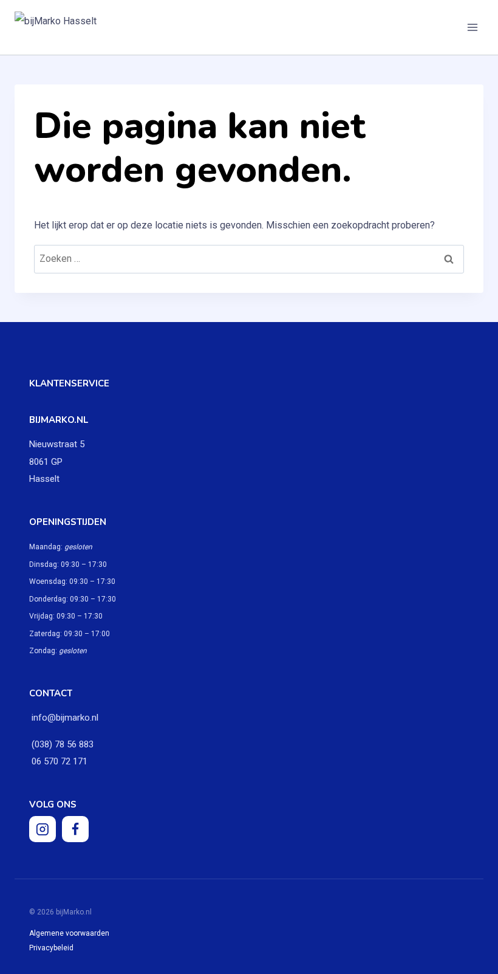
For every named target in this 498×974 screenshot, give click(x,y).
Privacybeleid (51, 948)
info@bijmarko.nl (65, 717)
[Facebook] (75, 829)
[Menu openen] (472, 27)
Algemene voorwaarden (69, 933)
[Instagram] (42, 829)
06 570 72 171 (58, 761)
